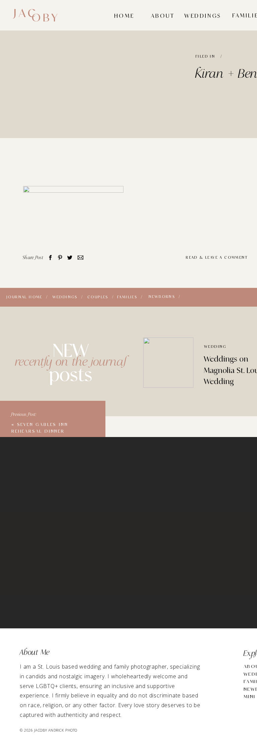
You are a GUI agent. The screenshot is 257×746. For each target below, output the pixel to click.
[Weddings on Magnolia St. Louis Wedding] (168, 362)
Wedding (215, 347)
